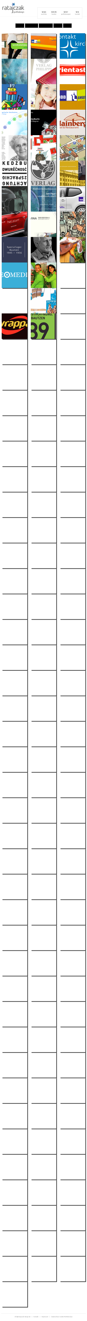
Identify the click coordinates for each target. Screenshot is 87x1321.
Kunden (54, 13)
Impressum (46, 1316)
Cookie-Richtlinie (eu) (65, 1316)
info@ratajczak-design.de (23, 1316)
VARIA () (67, 25)
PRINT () (20, 25)
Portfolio (44, 13)
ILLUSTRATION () (46, 25)
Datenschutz (55, 1316)
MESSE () (58, 25)
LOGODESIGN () (31, 25)
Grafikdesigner (66, 13)
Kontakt (77, 13)
